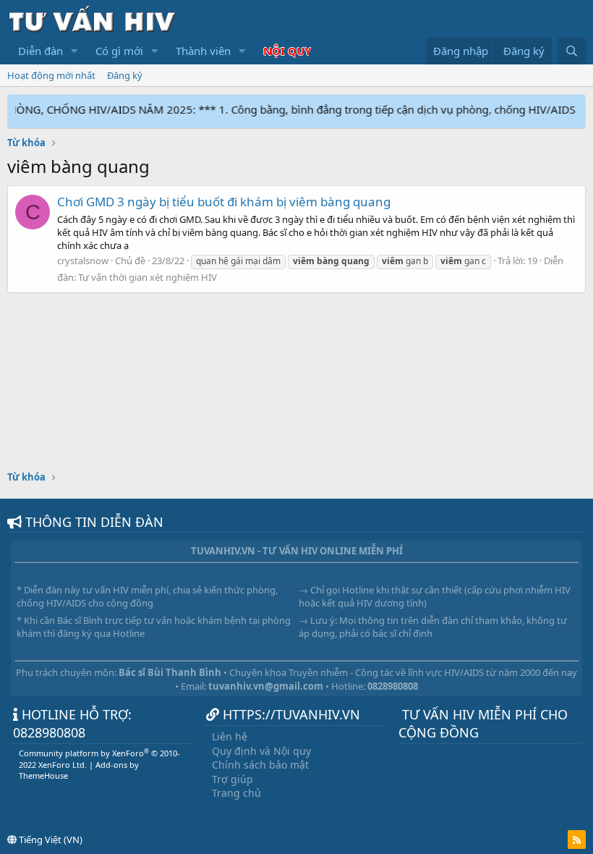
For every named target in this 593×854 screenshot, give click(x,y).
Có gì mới (119, 50)
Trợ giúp (232, 779)
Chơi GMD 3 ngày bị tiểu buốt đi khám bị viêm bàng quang (224, 201)
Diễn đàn (40, 50)
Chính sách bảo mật (260, 764)
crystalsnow (82, 260)
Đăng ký (124, 75)
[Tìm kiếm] (572, 51)
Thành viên (203, 50)
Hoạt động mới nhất (51, 75)
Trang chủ (236, 793)
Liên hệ (229, 736)
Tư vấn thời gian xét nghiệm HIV (147, 277)
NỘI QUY (287, 50)
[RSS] (577, 839)
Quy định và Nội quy (261, 751)
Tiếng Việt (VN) (49, 839)
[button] (74, 51)
